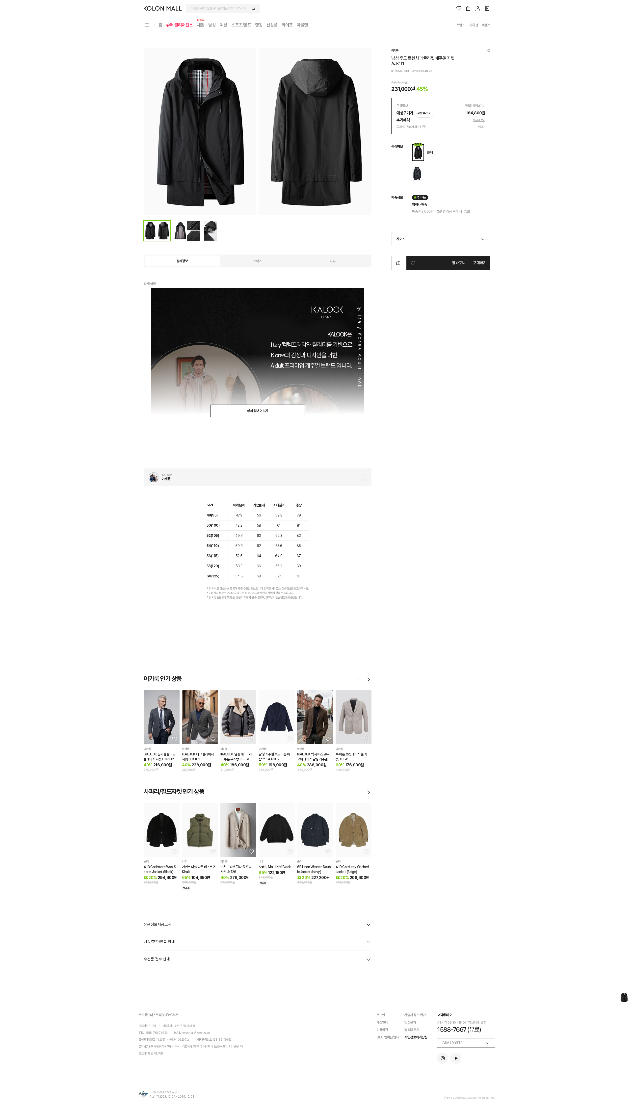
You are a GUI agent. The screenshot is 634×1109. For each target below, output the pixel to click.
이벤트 (486, 25)
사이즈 (257, 261)
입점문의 (410, 1022)
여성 (223, 24)
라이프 (287, 24)
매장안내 (382, 1022)
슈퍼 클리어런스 (179, 24)
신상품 (272, 24)
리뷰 (332, 261)
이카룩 (394, 50)
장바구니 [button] (458, 262)
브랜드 (461, 25)
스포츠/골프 (241, 24)
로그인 (380, 1015)
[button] (174, 739)
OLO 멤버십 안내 (387, 1037)
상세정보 (182, 261)
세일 (200, 24)
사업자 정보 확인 (415, 1015)
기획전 (473, 25)
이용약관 (382, 1030)
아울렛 (302, 24)
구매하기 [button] (479, 262)
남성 (212, 24)
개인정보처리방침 (415, 1037)
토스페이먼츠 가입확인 (151, 1053)
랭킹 (259, 24)
